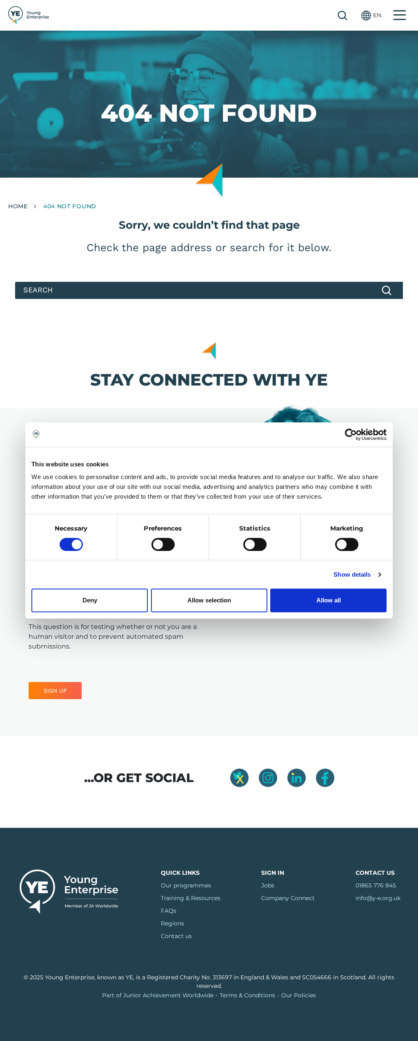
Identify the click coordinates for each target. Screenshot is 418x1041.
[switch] (163, 544)
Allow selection (209, 600)
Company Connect (288, 898)
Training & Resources (190, 898)
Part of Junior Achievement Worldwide (157, 995)
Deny (89, 600)
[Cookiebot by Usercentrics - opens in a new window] (351, 434)
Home (18, 206)
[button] (371, 15)
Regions (172, 923)
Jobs (267, 885)
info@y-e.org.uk (378, 898)
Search (342, 15)
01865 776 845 (376, 885)
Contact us (176, 936)
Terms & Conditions (247, 995)
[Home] (28, 15)
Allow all (328, 600)
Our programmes (186, 885)
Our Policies (298, 995)
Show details (352, 574)
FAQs (168, 910)
